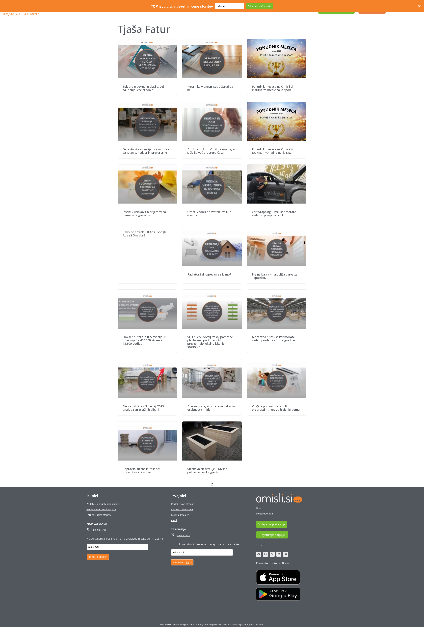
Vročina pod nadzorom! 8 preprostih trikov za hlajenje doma (276, 408)
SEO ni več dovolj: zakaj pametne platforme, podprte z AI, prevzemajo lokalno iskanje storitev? (210, 342)
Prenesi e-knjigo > (98, 556)
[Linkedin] (278, 554)
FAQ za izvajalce (180, 514)
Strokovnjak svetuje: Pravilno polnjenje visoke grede (207, 470)
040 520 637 (183, 535)
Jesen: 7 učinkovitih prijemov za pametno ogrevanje (144, 213)
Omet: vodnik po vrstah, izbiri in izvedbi (209, 213)
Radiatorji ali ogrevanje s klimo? (209, 274)
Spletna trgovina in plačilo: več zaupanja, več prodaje (143, 88)
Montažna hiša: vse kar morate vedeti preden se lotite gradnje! (273, 338)
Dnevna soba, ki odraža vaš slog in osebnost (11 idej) (211, 408)
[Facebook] (258, 554)
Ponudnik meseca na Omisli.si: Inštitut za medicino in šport (272, 88)
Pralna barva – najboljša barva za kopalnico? (274, 276)
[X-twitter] (272, 554)
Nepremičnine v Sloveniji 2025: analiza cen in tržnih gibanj (143, 408)
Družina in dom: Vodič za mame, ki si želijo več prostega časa (211, 151)
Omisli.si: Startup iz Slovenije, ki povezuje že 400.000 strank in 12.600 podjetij (144, 340)
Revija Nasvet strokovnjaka (21, 14)
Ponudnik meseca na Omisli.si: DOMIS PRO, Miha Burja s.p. (272, 151)
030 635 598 (99, 530)
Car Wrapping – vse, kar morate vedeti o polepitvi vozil (274, 213)
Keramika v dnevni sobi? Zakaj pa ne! (210, 88)
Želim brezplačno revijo (259, 6)
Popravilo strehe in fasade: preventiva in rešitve (141, 470)
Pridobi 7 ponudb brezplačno (102, 504)
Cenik (174, 520)
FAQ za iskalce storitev (98, 514)
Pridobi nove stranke (182, 504)
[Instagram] (265, 554)
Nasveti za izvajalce (182, 509)
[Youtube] (285, 554)
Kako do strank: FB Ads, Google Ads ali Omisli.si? (145, 233)
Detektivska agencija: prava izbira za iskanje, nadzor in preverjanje (146, 151)
